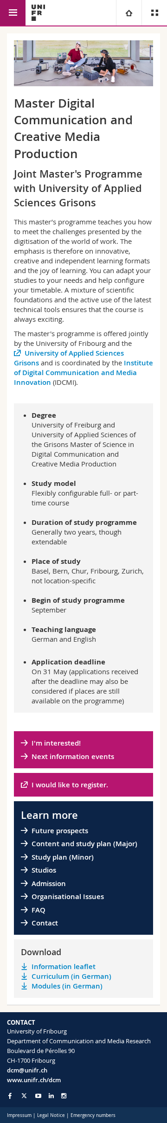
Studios (44, 870)
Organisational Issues (68, 896)
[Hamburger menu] (13, 13)
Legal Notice (51, 1115)
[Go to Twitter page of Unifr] (24, 1095)
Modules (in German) (67, 986)
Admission (49, 883)
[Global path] (128, 13)
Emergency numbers (93, 1115)
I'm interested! (56, 743)
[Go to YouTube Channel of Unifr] (38, 1096)
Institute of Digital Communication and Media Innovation (83, 372)
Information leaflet (64, 966)
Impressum (19, 1115)
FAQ (38, 910)
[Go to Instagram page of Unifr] (63, 1096)
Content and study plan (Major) (84, 844)
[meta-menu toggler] (154, 13)
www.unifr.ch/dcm (34, 1080)
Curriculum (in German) (71, 976)
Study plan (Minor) (63, 857)
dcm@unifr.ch (27, 1070)
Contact (45, 923)
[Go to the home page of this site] (38, 13)
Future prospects (60, 831)
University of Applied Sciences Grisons (69, 358)
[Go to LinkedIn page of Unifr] (51, 1096)
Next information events (73, 756)
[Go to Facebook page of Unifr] (10, 1095)
